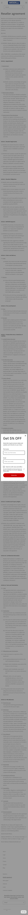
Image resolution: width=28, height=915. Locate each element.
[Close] (25, 435)
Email (4, 458)
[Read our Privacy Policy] (24, 469)
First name (6, 449)
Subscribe (14, 475)
